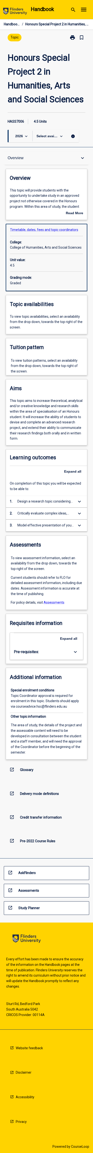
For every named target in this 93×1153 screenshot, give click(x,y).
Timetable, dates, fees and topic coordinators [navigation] (44, 230)
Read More (74, 213)
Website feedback (29, 1048)
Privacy (21, 1122)
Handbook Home (12, 24)
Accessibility (25, 1097)
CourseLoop (80, 1146)
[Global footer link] (26, 939)
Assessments (54, 602)
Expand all (72, 471)
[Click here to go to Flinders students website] (15, 12)
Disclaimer (23, 1072)
